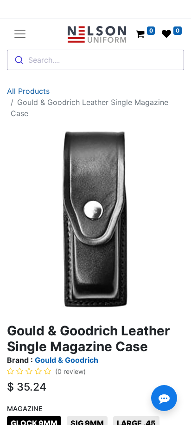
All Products (28, 91)
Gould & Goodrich (66, 360)
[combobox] (95, 60)
